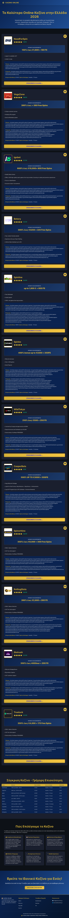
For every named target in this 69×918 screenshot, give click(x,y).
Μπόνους (20, 903)
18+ (36, 905)
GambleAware (38, 900)
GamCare (37, 903)
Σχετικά (20, 908)
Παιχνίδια (20, 905)
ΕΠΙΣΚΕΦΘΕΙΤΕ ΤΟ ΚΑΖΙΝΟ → (34, 83)
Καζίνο (19, 900)
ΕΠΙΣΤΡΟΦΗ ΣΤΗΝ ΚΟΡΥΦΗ (34, 887)
